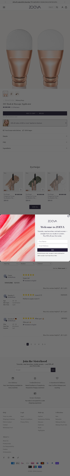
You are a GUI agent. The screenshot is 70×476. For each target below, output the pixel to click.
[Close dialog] (68, 216)
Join (52, 250)
